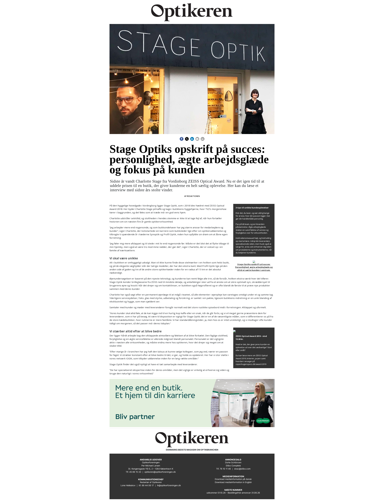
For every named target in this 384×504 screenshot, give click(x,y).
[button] (181, 139)
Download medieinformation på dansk (233, 479)
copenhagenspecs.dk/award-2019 (251, 364)
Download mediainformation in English (233, 482)
